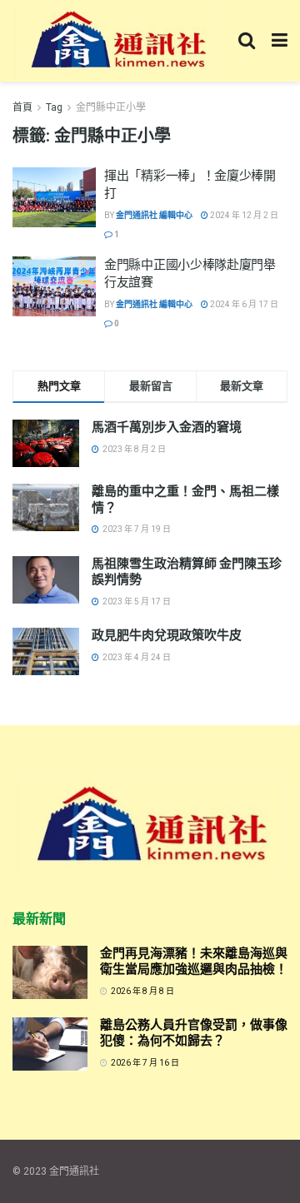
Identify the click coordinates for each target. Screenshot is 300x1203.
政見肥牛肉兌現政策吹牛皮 (167, 635)
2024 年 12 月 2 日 (243, 215)
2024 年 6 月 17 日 (243, 304)
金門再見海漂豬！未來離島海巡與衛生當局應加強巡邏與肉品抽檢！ (194, 961)
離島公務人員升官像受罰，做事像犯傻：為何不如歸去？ (194, 1033)
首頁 (22, 107)
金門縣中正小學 (111, 107)
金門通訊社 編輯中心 (154, 215)
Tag (54, 107)
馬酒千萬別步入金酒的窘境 (167, 427)
